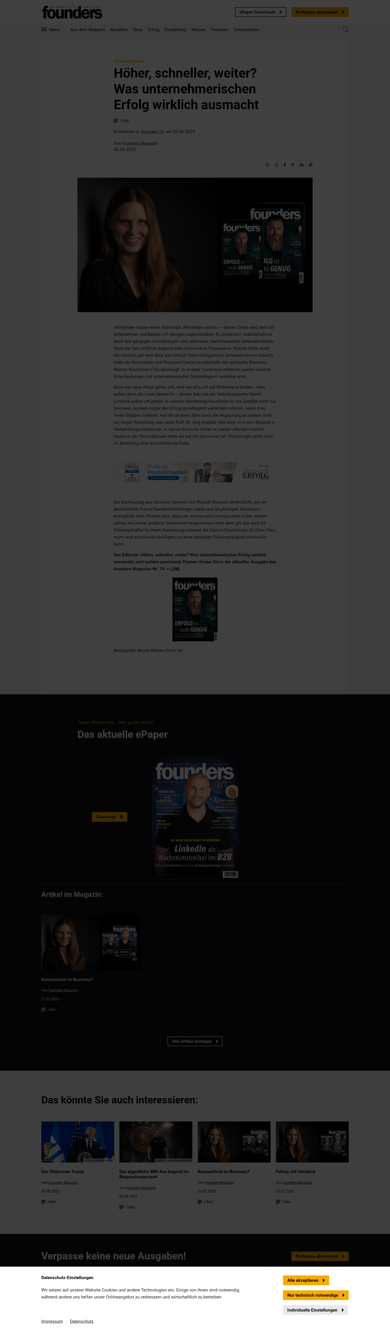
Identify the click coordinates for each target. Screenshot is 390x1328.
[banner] (195, 664)
